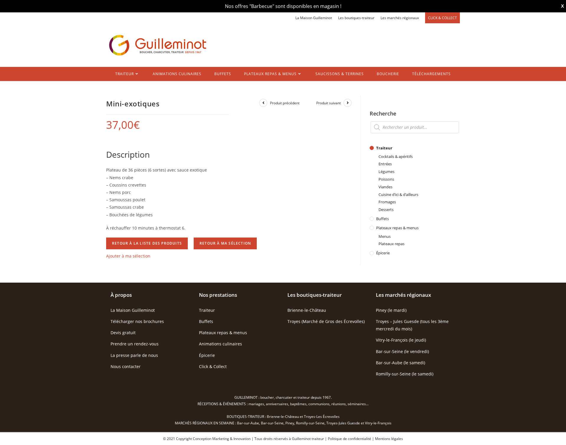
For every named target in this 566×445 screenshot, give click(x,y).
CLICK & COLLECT (442, 17)
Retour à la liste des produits (147, 243)
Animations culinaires (220, 344)
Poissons (386, 179)
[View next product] (347, 103)
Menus (385, 236)
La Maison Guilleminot (313, 17)
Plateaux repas (391, 243)
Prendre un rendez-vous (135, 344)
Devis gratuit (123, 332)
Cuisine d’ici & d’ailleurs (398, 194)
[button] (128, 256)
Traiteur (384, 148)
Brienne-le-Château (306, 310)
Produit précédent (285, 103)
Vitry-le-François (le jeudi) (401, 340)
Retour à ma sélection (225, 243)
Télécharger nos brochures (137, 321)
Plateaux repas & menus (397, 227)
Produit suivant (328, 103)
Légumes (386, 171)
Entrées (385, 164)
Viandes (385, 186)
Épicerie (383, 253)
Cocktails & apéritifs (396, 156)
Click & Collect (213, 366)
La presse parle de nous (134, 355)
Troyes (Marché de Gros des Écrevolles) (326, 321)
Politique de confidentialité (349, 438)
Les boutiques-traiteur (356, 17)
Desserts (386, 209)
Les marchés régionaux (400, 17)
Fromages (387, 202)
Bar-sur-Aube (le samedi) (400, 362)
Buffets (382, 218)
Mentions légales (389, 438)
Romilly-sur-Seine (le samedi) (404, 374)
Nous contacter (126, 366)
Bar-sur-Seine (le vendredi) (402, 351)
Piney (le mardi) (391, 310)
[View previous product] (263, 103)
